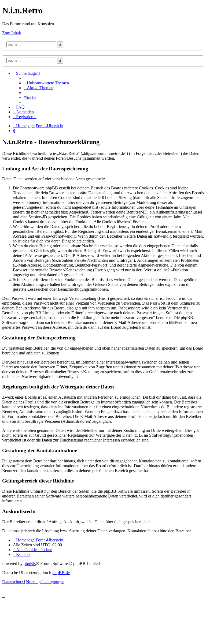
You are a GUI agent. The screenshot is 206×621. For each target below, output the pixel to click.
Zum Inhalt (11, 33)
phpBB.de (61, 572)
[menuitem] (46, 83)
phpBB (30, 563)
